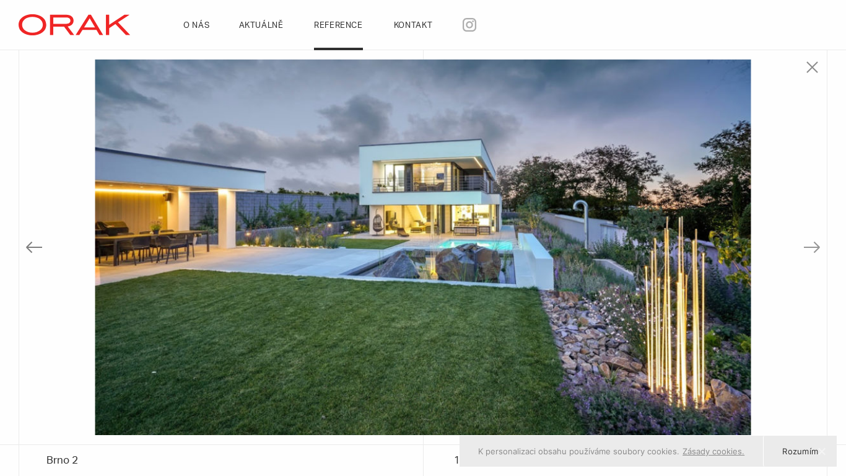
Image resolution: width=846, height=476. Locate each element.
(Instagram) (491, 24)
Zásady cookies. (713, 451)
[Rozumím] (821, 451)
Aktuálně (263, 26)
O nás (197, 26)
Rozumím (800, 451)
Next (796, 247)
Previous (49, 247)
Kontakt (414, 26)
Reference (340, 26)
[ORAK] (74, 24)
